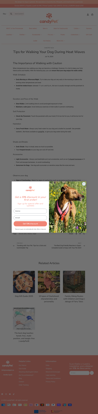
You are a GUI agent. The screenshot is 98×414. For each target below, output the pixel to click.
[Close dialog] (84, 184)
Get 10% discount (30, 224)
